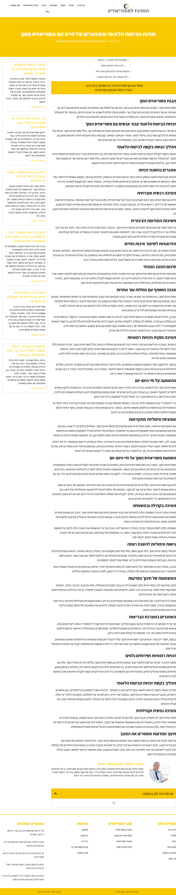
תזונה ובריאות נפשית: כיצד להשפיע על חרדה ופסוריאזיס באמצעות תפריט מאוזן (25, 236)
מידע (44, 5)
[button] (55, 793)
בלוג (47, 11)
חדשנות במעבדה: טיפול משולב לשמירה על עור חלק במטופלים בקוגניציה (26, 350)
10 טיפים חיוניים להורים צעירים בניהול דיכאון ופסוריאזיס (28, 122)
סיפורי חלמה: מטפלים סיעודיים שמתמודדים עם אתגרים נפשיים (28, 68)
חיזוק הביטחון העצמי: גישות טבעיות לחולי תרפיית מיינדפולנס (26, 176)
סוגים (63, 5)
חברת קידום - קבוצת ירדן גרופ (49, 891)
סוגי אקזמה (15, 5)
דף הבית (81, 5)
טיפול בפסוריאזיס (30, 5)
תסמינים (53, 5)
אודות (71, 5)
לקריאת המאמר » (37, 106)
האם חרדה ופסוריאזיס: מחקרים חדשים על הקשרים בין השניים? (26, 296)
